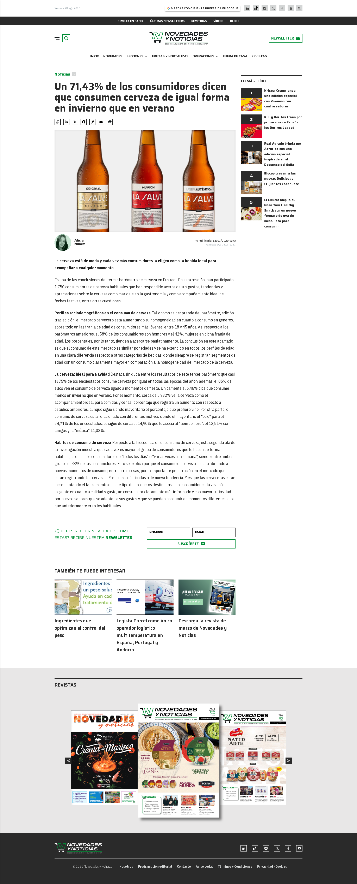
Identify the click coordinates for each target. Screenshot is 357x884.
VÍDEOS (218, 21)
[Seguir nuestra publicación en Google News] (110, 122)
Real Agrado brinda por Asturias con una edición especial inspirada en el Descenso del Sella (282, 154)
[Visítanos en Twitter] (273, 8)
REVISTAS (259, 56)
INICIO (94, 56)
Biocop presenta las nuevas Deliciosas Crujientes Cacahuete (281, 178)
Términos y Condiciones (235, 866)
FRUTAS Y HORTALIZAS (170, 56)
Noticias (62, 74)
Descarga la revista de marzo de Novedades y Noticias (202, 628)
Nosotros (126, 866)
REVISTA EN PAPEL (131, 21)
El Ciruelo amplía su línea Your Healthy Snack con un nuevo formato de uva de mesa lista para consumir (280, 213)
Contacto (184, 866)
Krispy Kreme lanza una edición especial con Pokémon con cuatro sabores (280, 98)
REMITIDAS (199, 21)
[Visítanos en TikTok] (256, 8)
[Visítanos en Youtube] (291, 8)
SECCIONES (137, 56)
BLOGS (234, 21)
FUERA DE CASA (235, 56)
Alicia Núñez (79, 242)
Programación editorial (155, 866)
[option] (178, 760)
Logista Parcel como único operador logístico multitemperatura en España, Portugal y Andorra (144, 635)
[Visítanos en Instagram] (264, 8)
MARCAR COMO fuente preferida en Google (204, 8)
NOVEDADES (112, 56)
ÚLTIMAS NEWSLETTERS (167, 21)
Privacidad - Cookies (272, 866)
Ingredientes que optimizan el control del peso (80, 628)
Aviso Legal (204, 866)
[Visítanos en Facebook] (282, 8)
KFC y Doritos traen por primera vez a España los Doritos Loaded (283, 122)
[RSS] (299, 8)
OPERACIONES (206, 56)
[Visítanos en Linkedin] (247, 8)
